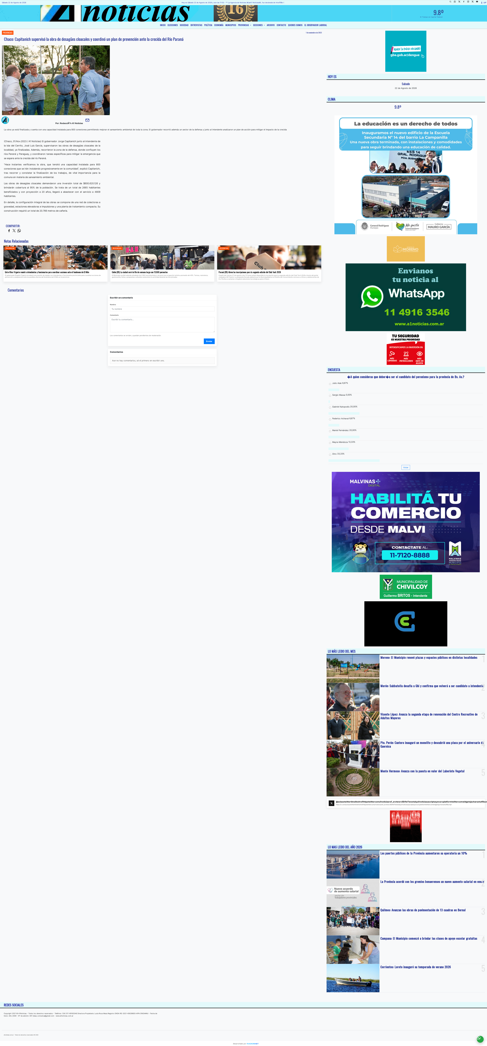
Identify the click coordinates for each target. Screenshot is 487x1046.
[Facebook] (465, 2)
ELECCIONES (173, 25)
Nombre (113, 305)
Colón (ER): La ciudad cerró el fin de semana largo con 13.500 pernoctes (140, 272)
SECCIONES (258, 25)
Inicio (163, 25)
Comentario (114, 315)
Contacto (281, 25)
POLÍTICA (208, 25)
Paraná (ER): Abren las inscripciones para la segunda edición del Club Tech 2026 (250, 272)
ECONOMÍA (218, 25)
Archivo (271, 25)
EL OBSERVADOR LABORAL (316, 25)
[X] (460, 2)
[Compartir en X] (14, 231)
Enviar (209, 341)
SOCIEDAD (184, 25)
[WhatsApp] (456, 2)
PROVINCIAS (244, 25)
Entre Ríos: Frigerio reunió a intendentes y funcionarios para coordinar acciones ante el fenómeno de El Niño (47, 272)
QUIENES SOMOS (295, 25)
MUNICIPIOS (230, 25)
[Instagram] (469, 2)
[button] (451, 2)
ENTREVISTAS (196, 25)
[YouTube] (478, 2)
